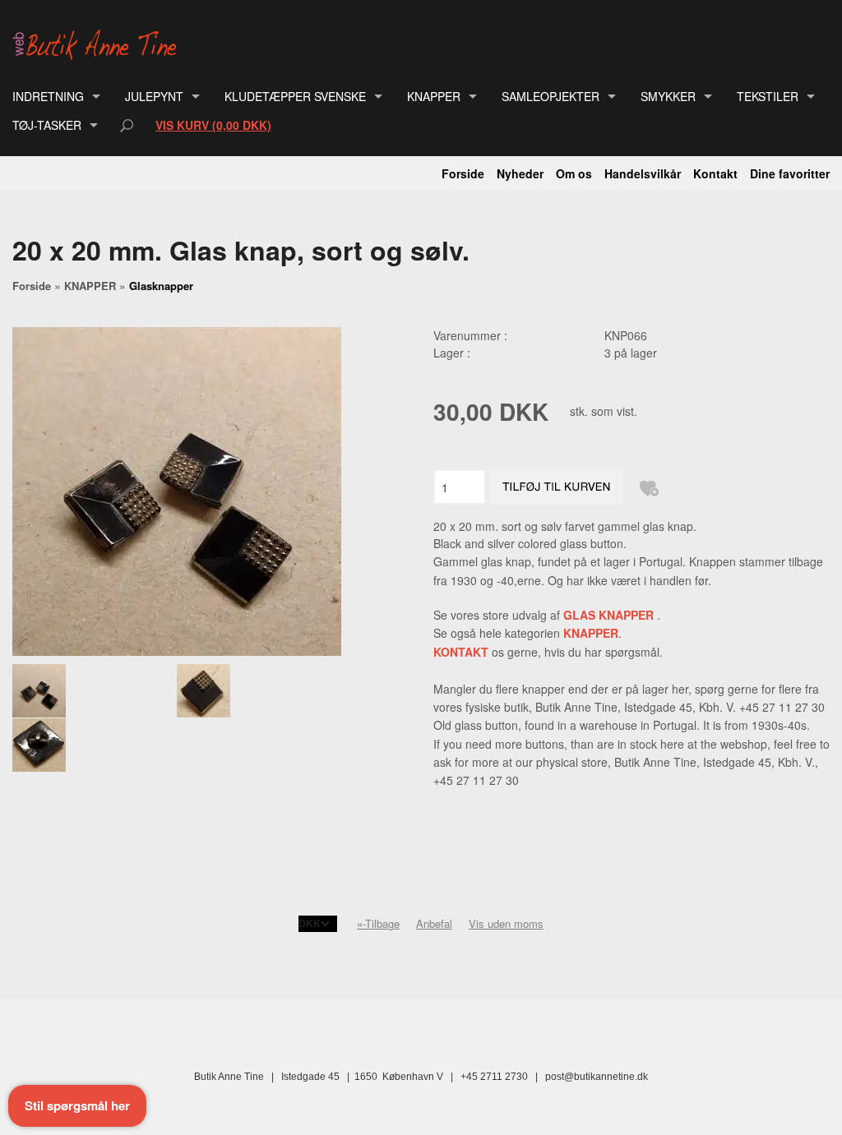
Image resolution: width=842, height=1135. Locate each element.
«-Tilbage (378, 923)
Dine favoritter (790, 173)
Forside (463, 173)
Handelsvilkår (642, 173)
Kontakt (715, 173)
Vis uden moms (506, 923)
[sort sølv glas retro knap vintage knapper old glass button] (94, 690)
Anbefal (434, 923)
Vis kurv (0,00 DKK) (213, 125)
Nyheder (520, 173)
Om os (574, 173)
